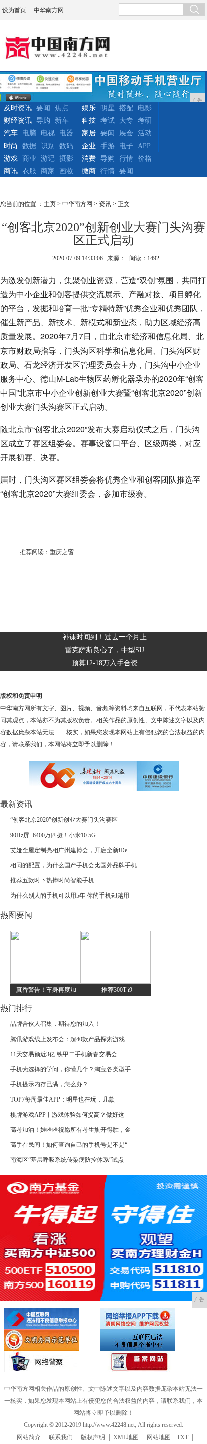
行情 (126, 158)
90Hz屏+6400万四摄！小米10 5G (53, 835)
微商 (89, 171)
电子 (126, 146)
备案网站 (148, 1361)
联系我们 (61, 1437)
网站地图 (159, 1437)
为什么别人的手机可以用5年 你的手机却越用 (69, 895)
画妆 (66, 171)
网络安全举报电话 (146, 1318)
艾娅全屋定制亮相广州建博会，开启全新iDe (68, 850)
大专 (126, 120)
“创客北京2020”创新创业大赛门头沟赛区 (64, 819)
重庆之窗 (62, 552)
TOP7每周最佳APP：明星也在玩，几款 (62, 1099)
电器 (66, 133)
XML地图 (126, 1437)
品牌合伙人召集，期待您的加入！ (55, 1023)
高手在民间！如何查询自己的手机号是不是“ (68, 1144)
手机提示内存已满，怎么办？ (49, 1084)
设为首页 (14, 10)
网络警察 (51, 1361)
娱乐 (89, 108)
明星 (107, 108)
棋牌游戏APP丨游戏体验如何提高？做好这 (67, 1114)
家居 (89, 133)
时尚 (11, 146)
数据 (29, 146)
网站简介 (29, 1437)
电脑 (29, 133)
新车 (62, 120)
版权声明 (93, 1437)
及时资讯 (18, 108)
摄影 (66, 158)
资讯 (105, 204)
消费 (89, 158)
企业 (89, 146)
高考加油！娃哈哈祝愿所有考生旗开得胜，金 (70, 1129)
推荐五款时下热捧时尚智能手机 (52, 880)
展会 (126, 133)
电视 (48, 133)
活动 (145, 133)
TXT (182, 1437)
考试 (107, 120)
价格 (145, 158)
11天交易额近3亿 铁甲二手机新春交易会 (63, 1054)
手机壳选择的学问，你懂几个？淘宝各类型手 (70, 1069)
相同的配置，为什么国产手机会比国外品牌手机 (73, 865)
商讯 (11, 171)
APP (144, 146)
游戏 (11, 158)
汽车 (11, 133)
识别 (48, 146)
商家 (48, 171)
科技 (89, 120)
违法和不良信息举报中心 (50, 1318)
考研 (145, 120)
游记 (48, 158)
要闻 (43, 108)
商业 (29, 158)
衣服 (29, 171)
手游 (107, 146)
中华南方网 (49, 10)
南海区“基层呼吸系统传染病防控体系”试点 (67, 1159)
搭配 (126, 108)
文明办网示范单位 (50, 1340)
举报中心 (146, 1340)
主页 (50, 204)
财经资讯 (18, 120)
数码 (66, 146)
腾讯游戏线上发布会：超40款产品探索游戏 (67, 1039)
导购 (43, 120)
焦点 (62, 108)
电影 (145, 108)
